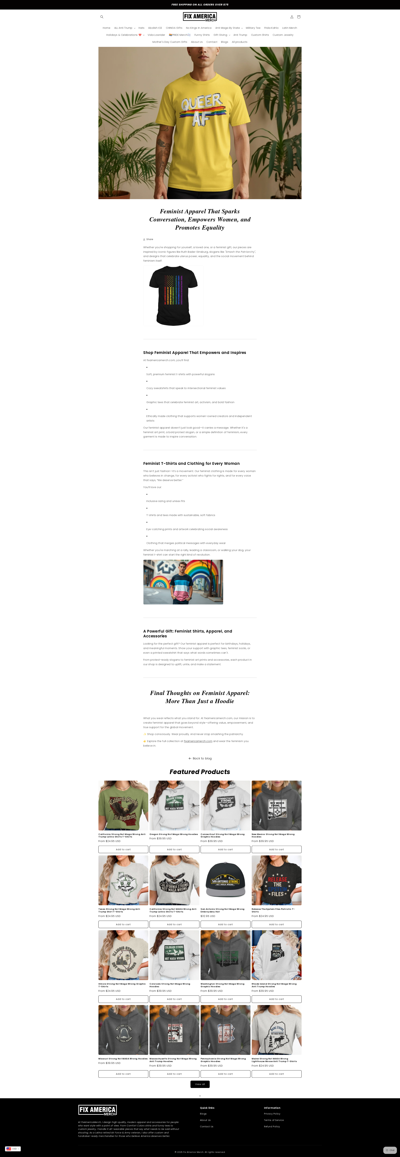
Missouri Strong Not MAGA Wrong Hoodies (123, 1059)
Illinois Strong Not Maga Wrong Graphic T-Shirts (122, 985)
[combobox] (13, 1148)
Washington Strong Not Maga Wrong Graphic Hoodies (222, 985)
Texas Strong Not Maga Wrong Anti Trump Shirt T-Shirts (119, 910)
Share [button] (149, 239)
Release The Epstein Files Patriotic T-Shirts (273, 910)
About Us (205, 1120)
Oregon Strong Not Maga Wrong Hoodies (174, 834)
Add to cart (123, 849)
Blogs (203, 1113)
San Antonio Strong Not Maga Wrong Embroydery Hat (223, 910)
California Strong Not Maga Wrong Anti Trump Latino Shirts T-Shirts (121, 835)
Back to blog (202, 758)
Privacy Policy (272, 1113)
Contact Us (206, 1126)
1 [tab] (200, 1095)
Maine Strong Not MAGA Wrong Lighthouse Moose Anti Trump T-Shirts (274, 1060)
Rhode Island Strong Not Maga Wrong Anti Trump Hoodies (274, 985)
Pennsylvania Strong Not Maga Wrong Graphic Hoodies (223, 1060)
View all (200, 1084)
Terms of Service (274, 1120)
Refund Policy (272, 1126)
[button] (101, 16)
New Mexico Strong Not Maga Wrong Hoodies (273, 835)
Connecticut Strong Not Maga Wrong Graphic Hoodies (223, 835)
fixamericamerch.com (198, 741)
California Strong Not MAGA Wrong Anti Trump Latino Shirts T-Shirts (173, 910)
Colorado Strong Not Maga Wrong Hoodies (170, 985)
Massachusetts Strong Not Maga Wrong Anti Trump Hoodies (173, 1060)
